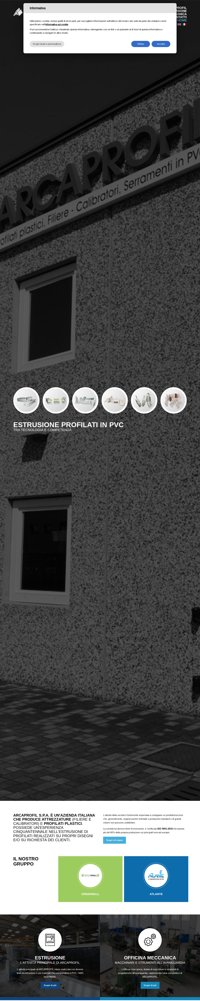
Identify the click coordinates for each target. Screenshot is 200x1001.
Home (182, 20)
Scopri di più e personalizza (47, 44)
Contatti (179, 17)
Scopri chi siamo (114, 840)
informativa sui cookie (56, 24)
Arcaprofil (177, 7)
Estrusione (177, 10)
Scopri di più (50, 985)
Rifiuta (140, 44)
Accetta (161, 44)
